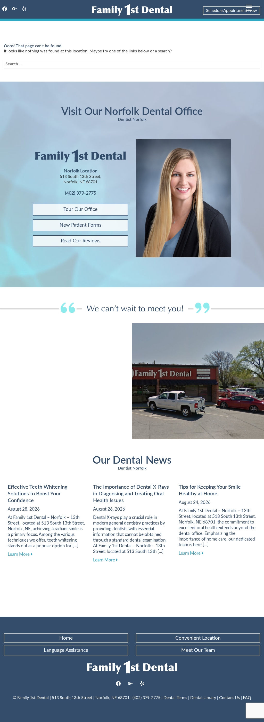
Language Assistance (66, 650)
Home (66, 638)
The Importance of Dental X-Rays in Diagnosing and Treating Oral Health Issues (131, 494)
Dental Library (203, 698)
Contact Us (229, 698)
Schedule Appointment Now (231, 11)
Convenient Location (198, 638)
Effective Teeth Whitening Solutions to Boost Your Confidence (37, 494)
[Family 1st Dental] (132, 10)
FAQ (247, 698)
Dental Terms (175, 698)
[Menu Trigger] (249, 7)
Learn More (20, 554)
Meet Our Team (198, 650)
